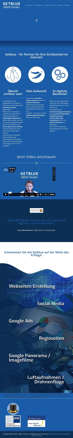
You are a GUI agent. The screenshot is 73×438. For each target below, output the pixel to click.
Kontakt (40, 436)
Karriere (34, 436)
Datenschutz (66, 434)
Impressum (59, 434)
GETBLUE (52, 434)
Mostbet (28, 395)
